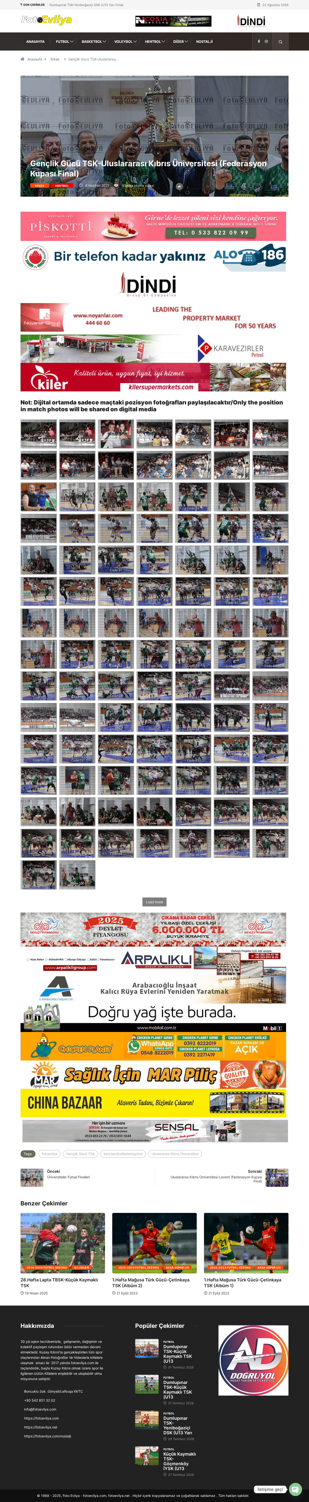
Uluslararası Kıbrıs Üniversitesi (175, 1154)
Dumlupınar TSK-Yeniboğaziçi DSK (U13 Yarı (177, 1425)
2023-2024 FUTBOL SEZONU (47, 1267)
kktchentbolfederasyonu (123, 1154)
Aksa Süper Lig (85, 1267)
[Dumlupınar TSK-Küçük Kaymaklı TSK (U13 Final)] (147, 1348)
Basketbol (92, 41)
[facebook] (259, 41)
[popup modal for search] (280, 41)
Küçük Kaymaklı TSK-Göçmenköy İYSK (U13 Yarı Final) (89, 5)
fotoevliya (49, 1154)
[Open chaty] (295, 1489)
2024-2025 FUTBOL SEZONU (230, 1267)
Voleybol (123, 41)
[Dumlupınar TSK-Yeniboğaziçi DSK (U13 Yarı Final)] (147, 1420)
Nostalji (204, 41)
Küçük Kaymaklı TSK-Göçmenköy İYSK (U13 (179, 1461)
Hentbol (153, 41)
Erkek (55, 59)
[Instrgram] (266, 41)
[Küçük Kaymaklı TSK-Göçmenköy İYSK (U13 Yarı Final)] (147, 1455)
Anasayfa (35, 41)
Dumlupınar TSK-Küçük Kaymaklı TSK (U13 (177, 1354)
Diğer (178, 41)
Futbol (62, 41)
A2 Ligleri (265, 1267)
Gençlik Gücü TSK (80, 1154)
